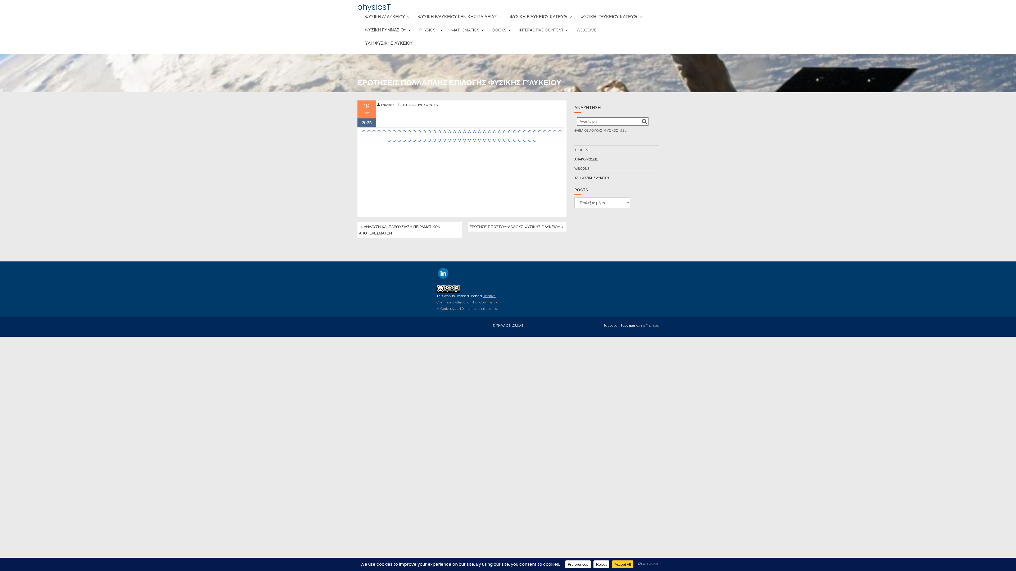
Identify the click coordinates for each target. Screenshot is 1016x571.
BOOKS (499, 30)
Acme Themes (647, 325)
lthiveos (387, 104)
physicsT (374, 7)
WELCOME (586, 30)
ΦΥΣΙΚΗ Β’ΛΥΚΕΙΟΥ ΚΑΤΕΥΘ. (539, 17)
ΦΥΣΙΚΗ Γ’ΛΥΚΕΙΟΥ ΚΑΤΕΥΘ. (609, 17)
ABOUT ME (582, 150)
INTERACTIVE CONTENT (541, 30)
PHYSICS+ (428, 30)
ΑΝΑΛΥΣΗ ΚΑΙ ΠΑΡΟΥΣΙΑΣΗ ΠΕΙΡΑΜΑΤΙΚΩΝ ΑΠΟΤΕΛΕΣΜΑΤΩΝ (399, 230)
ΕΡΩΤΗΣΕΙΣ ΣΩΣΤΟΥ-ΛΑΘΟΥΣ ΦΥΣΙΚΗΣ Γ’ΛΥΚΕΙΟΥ (514, 226)
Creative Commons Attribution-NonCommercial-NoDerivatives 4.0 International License (469, 302)
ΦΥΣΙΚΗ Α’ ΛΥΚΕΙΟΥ (385, 17)
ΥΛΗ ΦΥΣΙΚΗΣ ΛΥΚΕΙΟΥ (389, 43)
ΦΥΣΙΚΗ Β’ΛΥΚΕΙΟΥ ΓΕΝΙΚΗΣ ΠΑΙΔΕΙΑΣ (457, 17)
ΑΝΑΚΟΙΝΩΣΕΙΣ (586, 159)
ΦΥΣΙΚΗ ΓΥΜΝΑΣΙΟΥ (385, 30)
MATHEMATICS (465, 30)
